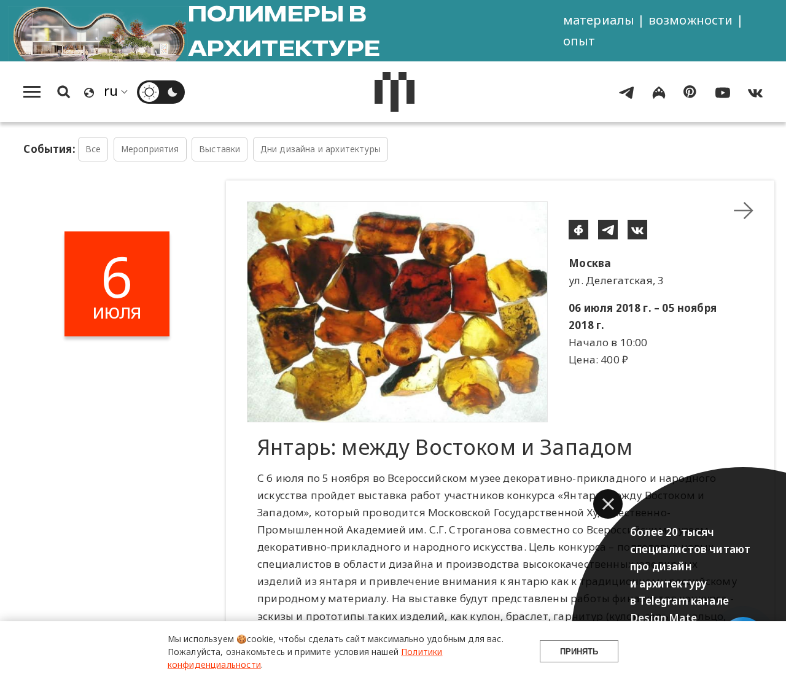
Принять (579, 651)
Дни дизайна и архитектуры (320, 149)
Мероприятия (150, 149)
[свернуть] (743, 210)
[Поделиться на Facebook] (578, 229)
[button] (608, 504)
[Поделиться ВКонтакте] (637, 229)
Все (93, 149)
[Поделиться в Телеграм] (608, 229)
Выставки (219, 149)
